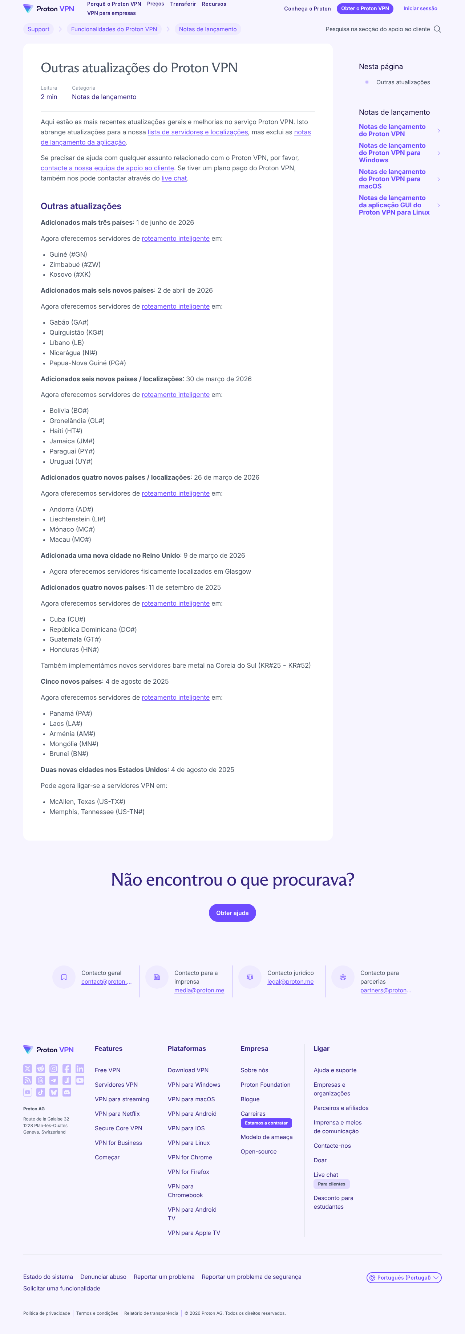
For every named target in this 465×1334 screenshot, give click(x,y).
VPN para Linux (189, 1142)
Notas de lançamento (208, 29)
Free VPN (108, 1070)
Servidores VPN (116, 1084)
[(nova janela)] (27, 1068)
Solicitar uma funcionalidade (61, 1288)
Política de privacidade (46, 1313)
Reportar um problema (164, 1276)
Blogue (250, 1099)
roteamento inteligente (176, 239)
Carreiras (253, 1113)
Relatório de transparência (151, 1313)
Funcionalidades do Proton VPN (114, 29)
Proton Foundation (266, 1084)
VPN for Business (118, 1142)
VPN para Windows (194, 1084)
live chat (174, 178)
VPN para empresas (111, 13)
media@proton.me (199, 990)
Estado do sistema (48, 1276)
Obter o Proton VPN (365, 8)
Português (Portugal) (404, 1277)
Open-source (259, 1151)
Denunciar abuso (103, 1276)
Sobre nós (254, 1070)
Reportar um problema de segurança (252, 1276)
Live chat (326, 1174)
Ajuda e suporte (335, 1070)
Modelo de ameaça (267, 1136)
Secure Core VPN (118, 1128)
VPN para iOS (186, 1128)
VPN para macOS (191, 1099)
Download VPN (188, 1070)
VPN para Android (192, 1113)
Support (38, 29)
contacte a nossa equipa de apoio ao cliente (107, 168)
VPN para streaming (122, 1099)
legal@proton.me (290, 981)
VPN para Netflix (117, 1113)
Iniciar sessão (420, 8)
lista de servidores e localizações (198, 132)
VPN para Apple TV (194, 1232)
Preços (155, 4)
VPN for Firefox (188, 1171)
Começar (107, 1157)
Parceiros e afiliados (341, 1107)
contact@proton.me (107, 981)
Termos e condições (97, 1313)
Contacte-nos (332, 1145)
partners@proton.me (386, 990)
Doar (320, 1160)
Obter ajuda (232, 912)
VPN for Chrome (190, 1157)
